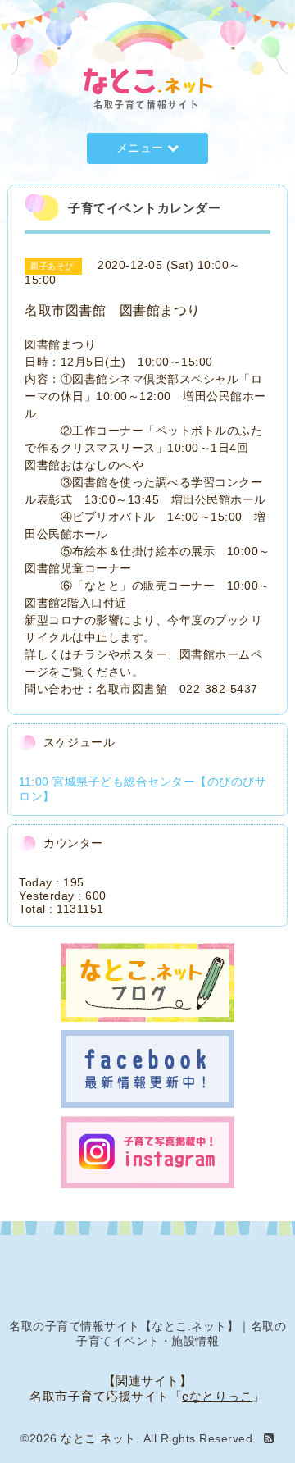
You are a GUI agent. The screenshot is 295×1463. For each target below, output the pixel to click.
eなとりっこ (217, 1396)
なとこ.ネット (98, 1438)
